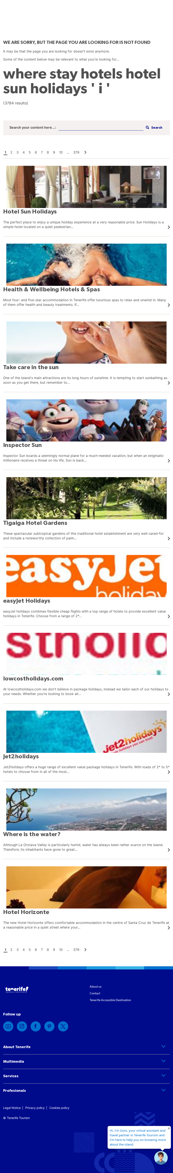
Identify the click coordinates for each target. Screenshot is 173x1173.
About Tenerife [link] (17, 1047)
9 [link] (54, 152)
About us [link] (95, 986)
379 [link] (76, 152)
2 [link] (11, 152)
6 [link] (36, 152)
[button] (153, 127)
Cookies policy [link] (59, 1108)
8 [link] (48, 152)
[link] (85, 152)
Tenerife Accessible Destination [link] (110, 1000)
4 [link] (24, 152)
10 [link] (61, 152)
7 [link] (42, 152)
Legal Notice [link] (12, 1108)
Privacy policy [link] (35, 1108)
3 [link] (17, 152)
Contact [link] (95, 993)
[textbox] (101, 127)
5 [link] (30, 152)
